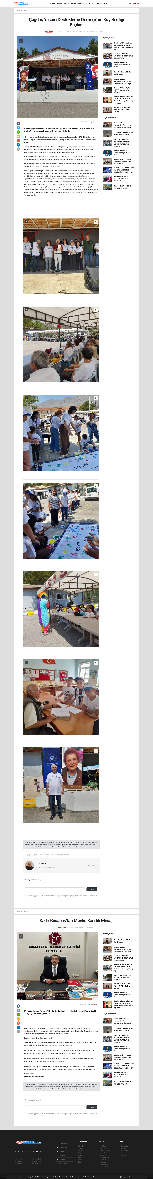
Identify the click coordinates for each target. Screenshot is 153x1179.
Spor (94, 3)
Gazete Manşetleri (105, 1166)
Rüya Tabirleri (125, 1153)
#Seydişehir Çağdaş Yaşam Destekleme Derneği (40, 855)
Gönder (92, 889)
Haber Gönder (36, 1163)
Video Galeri (63, 1147)
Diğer (106, 3)
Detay (123, 1177)
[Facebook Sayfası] (16, 1152)
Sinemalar (103, 1160)
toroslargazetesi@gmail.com (48, 867)
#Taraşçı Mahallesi (63, 855)
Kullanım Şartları (37, 1159)
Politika (66, 3)
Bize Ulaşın (63, 1163)
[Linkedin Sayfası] (30, 1152)
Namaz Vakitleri (105, 1150)
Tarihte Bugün (104, 1157)
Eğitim (99, 3)
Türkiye (59, 3)
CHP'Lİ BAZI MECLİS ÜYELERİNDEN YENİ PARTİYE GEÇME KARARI (123, 56)
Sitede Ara (124, 1146)
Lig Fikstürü (103, 1155)
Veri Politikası (19, 1163)
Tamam (131, 1177)
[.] (61, 256)
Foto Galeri (63, 1144)
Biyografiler (124, 1150)
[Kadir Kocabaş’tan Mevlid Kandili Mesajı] (57, 966)
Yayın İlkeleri (19, 1161)
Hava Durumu (104, 1146)
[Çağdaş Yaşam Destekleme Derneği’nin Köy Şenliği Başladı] (57, 77)
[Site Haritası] (38, 1152)
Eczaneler (103, 1153)
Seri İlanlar (103, 1162)
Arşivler (62, 1155)
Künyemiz (62, 1159)
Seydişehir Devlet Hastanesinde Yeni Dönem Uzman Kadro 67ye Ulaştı (123, 82)
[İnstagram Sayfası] (23, 1152)
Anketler (123, 1148)
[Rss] (34, 1152)
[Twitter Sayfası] (19, 1152)
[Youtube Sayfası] (27, 1152)
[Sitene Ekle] (41, 1152)
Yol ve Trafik (104, 1148)
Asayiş (88, 3)
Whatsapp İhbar (37, 1161)
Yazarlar (62, 1151)
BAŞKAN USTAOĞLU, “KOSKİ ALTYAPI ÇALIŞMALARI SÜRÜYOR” (123, 90)
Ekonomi (80, 3)
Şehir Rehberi (104, 1164)
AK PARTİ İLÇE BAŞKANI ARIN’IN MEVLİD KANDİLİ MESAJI (122, 110)
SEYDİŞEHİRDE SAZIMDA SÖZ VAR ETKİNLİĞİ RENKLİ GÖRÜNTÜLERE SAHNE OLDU (124, 170)
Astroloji (123, 1155)
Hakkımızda (19, 1159)
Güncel (52, 3)
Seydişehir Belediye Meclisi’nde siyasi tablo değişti (122, 65)
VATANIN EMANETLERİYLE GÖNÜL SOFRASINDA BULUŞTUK (122, 179)
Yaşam (73, 3)
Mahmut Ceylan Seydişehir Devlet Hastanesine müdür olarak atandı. (123, 161)
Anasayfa (19, 10)
